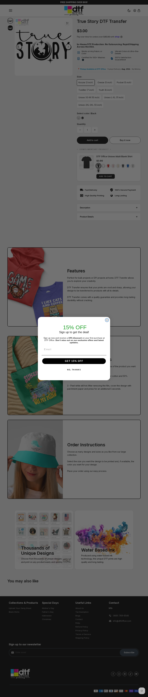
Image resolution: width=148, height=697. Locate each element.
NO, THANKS (74, 370)
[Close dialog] (107, 320)
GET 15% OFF (74, 361)
